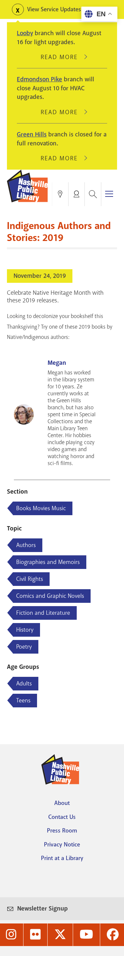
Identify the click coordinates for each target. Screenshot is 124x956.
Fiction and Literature (43, 612)
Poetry (24, 646)
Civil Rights (29, 579)
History (24, 629)
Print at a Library (62, 858)
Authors (26, 545)
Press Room (62, 830)
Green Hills (32, 134)
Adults (24, 683)
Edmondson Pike (39, 79)
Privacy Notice (62, 844)
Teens (23, 700)
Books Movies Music (41, 508)
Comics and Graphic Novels (50, 595)
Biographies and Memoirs (48, 562)
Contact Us (62, 817)
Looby (25, 33)
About (62, 803)
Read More (62, 57)
